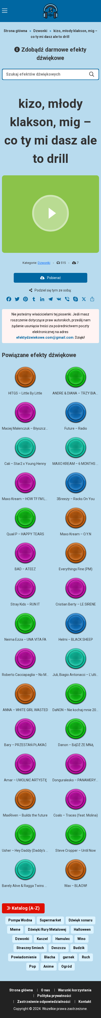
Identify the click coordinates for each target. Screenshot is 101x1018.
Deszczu (58, 948)
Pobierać (54, 278)
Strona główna (15, 31)
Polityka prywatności (54, 996)
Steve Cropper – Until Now (75, 850)
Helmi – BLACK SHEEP (76, 639)
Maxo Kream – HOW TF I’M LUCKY (28, 499)
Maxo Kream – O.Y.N (75, 534)
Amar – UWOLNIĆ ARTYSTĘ (25, 780)
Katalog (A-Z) (25, 908)
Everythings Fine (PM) (75, 569)
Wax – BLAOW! (75, 886)
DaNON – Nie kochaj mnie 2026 (76, 710)
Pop (32, 966)
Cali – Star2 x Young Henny (25, 464)
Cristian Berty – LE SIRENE (76, 604)
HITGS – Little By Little (25, 393)
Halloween (82, 929)
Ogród (66, 966)
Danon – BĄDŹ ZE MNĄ (75, 745)
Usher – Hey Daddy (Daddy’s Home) (29, 850)
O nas (45, 990)
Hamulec (62, 939)
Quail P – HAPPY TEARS (25, 534)
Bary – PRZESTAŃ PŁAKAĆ (25, 745)
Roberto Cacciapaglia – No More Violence (33, 675)
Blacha (49, 957)
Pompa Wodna (20, 920)
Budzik (79, 948)
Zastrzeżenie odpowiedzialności (43, 1002)
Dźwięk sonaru (80, 920)
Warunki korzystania (74, 990)
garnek (68, 957)
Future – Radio (75, 428)
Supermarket (50, 920)
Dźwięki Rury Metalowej (47, 929)
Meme (15, 929)
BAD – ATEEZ (25, 569)
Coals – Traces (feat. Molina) (75, 815)
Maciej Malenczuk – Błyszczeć (25, 428)
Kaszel (42, 939)
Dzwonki (40, 31)
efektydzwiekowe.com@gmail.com (45, 337)
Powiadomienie (24, 957)
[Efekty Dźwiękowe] (50, 11)
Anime (48, 966)
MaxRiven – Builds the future (25, 815)
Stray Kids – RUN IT (25, 604)
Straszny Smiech (30, 948)
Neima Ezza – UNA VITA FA (25, 639)
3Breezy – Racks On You (76, 499)
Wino (81, 939)
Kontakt (84, 1002)
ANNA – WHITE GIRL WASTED (25, 710)
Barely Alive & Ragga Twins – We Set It (31, 886)
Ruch (86, 957)
